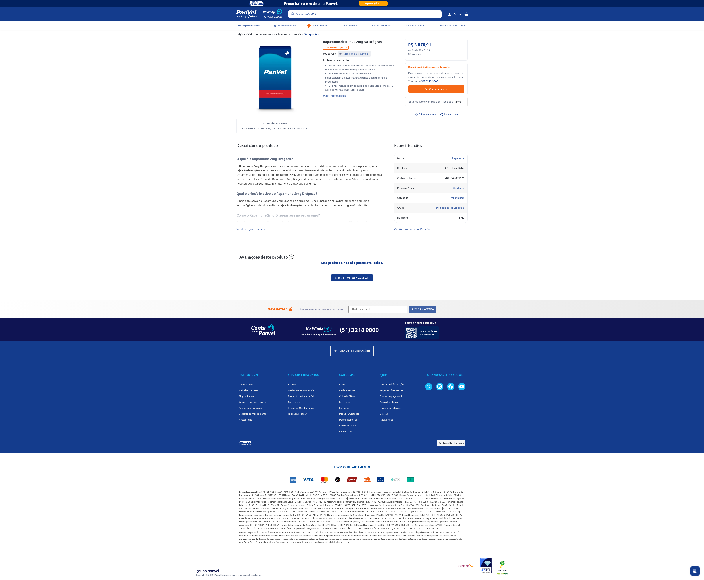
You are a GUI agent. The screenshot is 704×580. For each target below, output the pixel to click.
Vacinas (292, 384)
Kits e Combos (349, 25)
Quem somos (246, 384)
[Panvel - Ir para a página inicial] (246, 14)
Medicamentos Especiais (287, 34)
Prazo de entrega (389, 402)
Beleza (342, 384)
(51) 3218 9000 (429, 81)
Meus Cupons (319, 25)
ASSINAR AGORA (423, 309)
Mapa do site (386, 419)
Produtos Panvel (348, 425)
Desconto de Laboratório (451, 25)
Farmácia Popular (297, 413)
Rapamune (458, 158)
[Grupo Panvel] (207, 570)
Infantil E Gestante (349, 413)
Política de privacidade (250, 408)
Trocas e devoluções (390, 408)
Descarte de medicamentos (253, 413)
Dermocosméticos (349, 419)
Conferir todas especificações (412, 229)
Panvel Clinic (346, 431)
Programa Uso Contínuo (301, 408)
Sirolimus (458, 188)
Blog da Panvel (246, 396)
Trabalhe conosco (248, 390)
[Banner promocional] (352, 3)
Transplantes (311, 34)
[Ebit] (486, 565)
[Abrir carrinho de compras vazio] (466, 14)
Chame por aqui (438, 89)
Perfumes (344, 408)
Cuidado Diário (347, 396)
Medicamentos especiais (301, 390)
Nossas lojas (245, 419)
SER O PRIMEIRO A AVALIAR (352, 277)
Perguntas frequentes (391, 390)
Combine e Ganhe (414, 25)
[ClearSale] (466, 565)
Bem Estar (344, 402)
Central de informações (392, 384)
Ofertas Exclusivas (380, 25)
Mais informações (334, 95)
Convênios (294, 402)
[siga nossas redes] (428, 386)
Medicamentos (263, 34)
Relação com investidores (252, 402)
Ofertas (384, 413)
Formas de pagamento (392, 396)
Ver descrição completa (250, 229)
